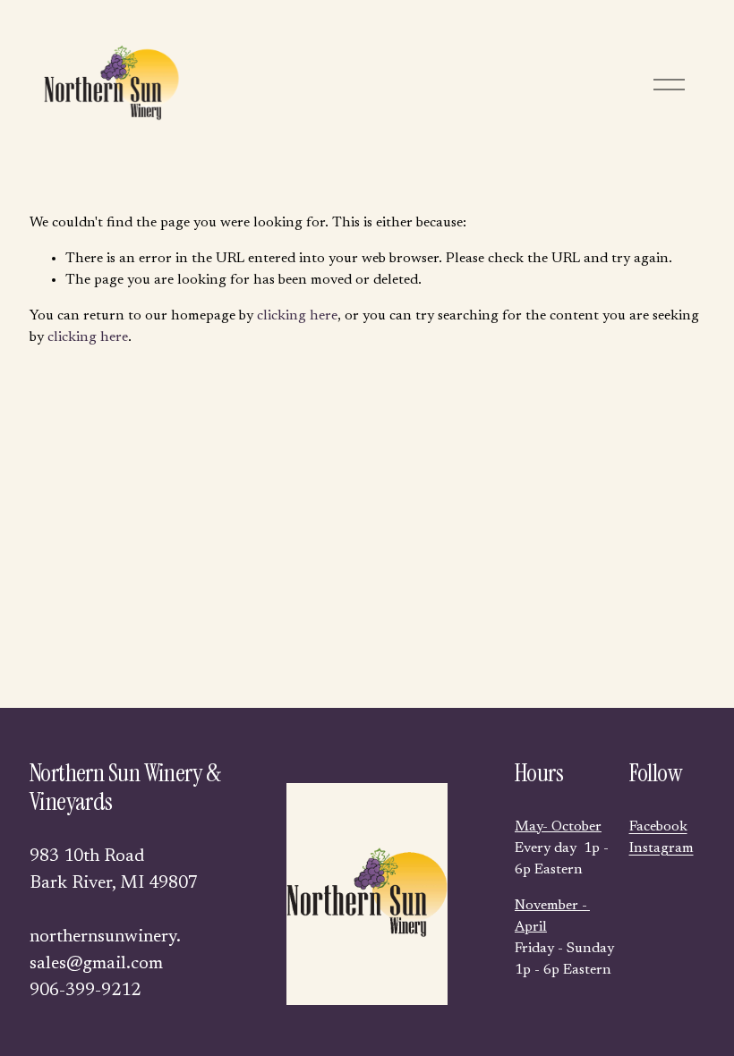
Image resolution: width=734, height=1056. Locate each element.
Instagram (661, 848)
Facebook (658, 827)
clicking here (297, 316)
